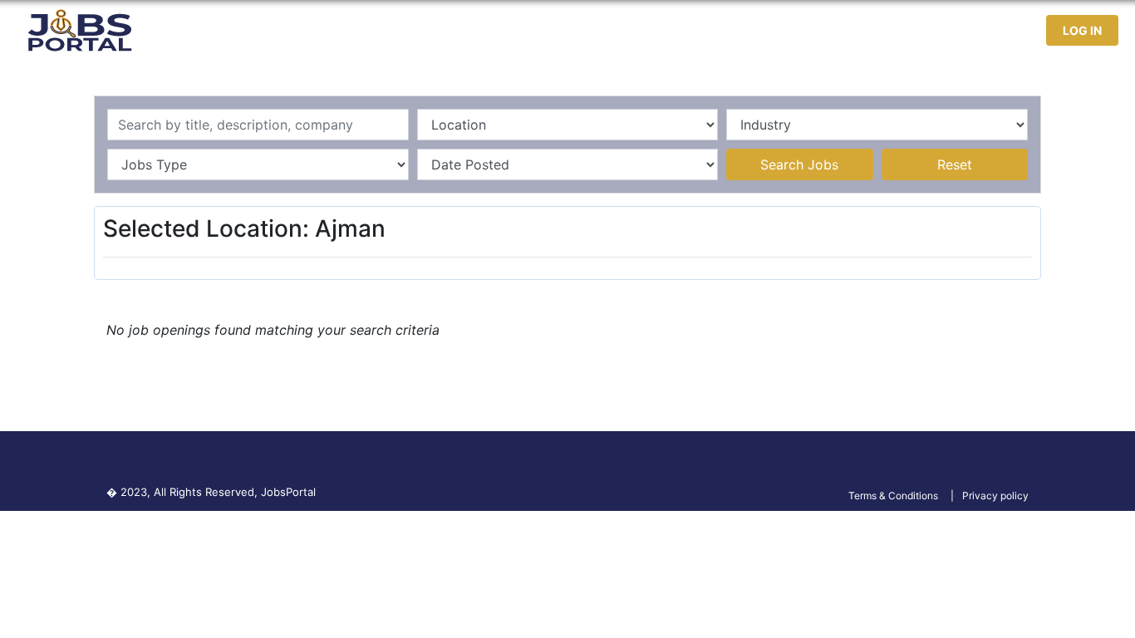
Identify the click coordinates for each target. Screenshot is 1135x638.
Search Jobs (799, 164)
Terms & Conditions (893, 495)
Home (711, 30)
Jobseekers (885, 30)
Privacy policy (995, 495)
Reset (954, 164)
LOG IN (1082, 30)
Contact (970, 30)
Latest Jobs (787, 30)
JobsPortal (288, 491)
